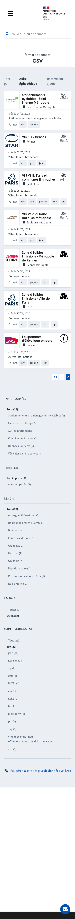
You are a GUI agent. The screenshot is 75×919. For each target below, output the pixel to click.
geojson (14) (15, 660)
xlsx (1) (12, 749)
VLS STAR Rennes (34, 137)
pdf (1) (12, 721)
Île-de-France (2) (17, 583)
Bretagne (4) (15, 530)
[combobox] (37, 34)
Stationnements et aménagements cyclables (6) (36, 415)
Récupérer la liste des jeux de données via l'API (40, 771)
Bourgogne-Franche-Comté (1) (26, 523)
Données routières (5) (21, 446)
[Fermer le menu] (21, 13)
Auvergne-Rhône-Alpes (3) (23, 515)
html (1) (13, 706)
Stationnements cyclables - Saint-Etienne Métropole (35, 99)
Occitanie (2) (15, 561)
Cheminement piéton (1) (22, 438)
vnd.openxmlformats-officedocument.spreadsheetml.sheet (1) (32, 739)
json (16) (13, 653)
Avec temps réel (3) (19, 484)
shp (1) (12, 729)
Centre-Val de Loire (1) (21, 538)
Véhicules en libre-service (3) (25, 453)
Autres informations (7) (22, 430)
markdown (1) (16, 714)
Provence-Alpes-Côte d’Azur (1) (26, 576)
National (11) (15, 553)
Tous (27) (13, 640)
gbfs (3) (12, 676)
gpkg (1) (13, 698)
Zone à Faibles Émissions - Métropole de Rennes (38, 256)
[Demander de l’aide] (65, 909)
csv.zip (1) (14, 691)
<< (55, 377)
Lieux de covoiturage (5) (22, 423)
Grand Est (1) (15, 545)
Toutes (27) (14, 609)
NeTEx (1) (13, 683)
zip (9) (11, 668)
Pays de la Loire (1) (19, 568)
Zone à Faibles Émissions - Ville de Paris (36, 298)
